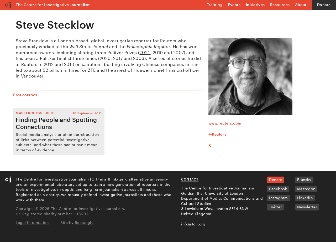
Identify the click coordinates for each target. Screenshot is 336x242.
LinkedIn (305, 197)
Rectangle (84, 222)
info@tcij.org (193, 224)
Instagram (278, 197)
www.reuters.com (225, 123)
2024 (144, 52)
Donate (324, 4)
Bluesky (304, 179)
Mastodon (306, 189)
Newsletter (307, 207)
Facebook (278, 189)
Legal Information (32, 222)
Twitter (275, 207)
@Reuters (217, 134)
